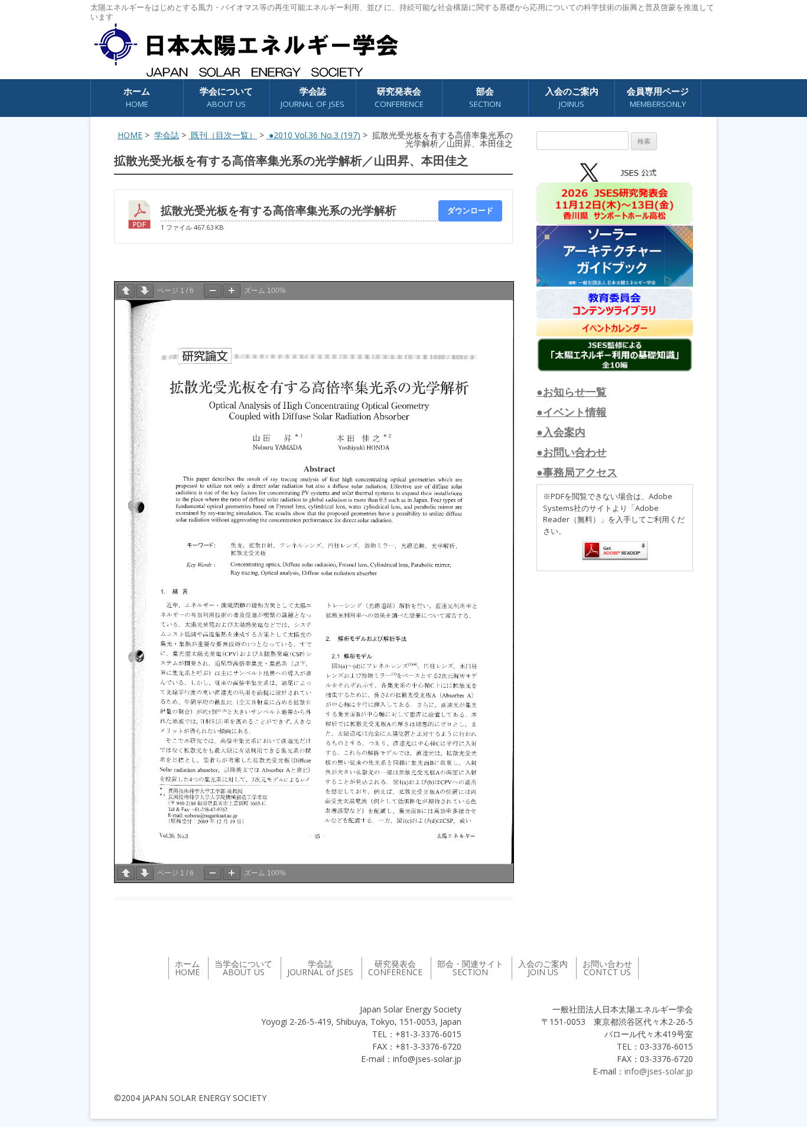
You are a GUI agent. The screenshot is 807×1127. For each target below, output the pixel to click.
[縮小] (213, 291)
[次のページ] (145, 291)
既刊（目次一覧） (222, 135)
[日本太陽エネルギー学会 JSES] (245, 50)
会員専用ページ (658, 97)
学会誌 (166, 135)
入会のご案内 (571, 97)
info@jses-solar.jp (658, 1071)
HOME (130, 135)
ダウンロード (470, 210)
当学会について (243, 968)
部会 (485, 97)
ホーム (136, 97)
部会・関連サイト (470, 968)
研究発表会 (399, 97)
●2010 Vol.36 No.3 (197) (313, 135)
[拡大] (231, 291)
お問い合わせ (607, 968)
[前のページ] (126, 291)
